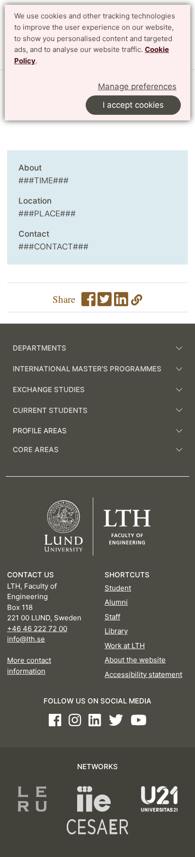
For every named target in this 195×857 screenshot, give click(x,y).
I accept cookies (133, 105)
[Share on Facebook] (88, 302)
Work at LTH (125, 645)
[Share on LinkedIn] (121, 302)
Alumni (116, 602)
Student (118, 587)
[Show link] (137, 302)
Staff (112, 616)
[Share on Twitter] (105, 302)
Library (116, 630)
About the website (135, 659)
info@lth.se (26, 638)
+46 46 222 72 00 (37, 628)
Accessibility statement (143, 674)
